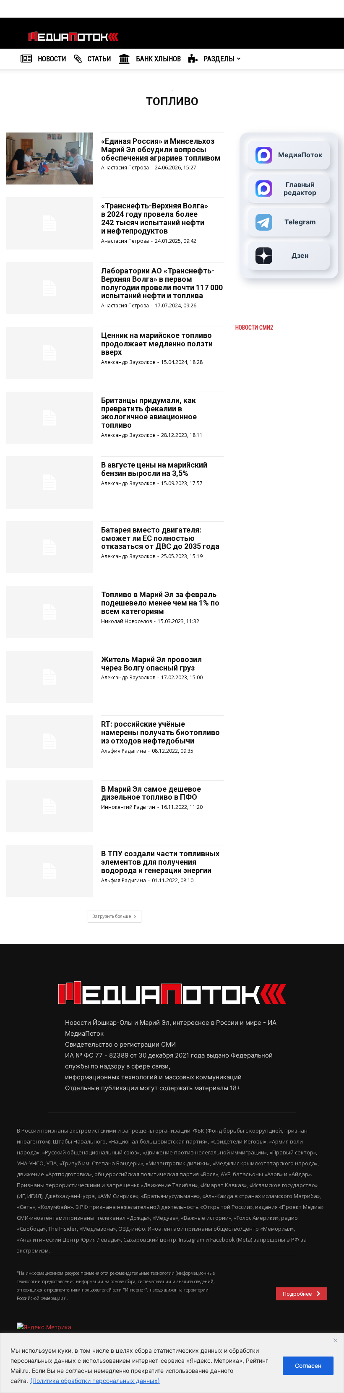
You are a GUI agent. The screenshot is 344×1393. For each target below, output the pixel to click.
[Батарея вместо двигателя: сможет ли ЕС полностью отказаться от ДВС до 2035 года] (49, 547)
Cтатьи (98, 59)
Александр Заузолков (128, 362)
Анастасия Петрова (125, 167)
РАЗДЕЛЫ (218, 59)
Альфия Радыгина (123, 750)
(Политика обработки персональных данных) (95, 1380)
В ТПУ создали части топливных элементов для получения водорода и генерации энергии (160, 862)
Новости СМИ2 (254, 327)
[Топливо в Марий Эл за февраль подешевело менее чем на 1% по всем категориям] (49, 612)
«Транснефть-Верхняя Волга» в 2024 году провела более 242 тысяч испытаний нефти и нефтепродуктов (154, 218)
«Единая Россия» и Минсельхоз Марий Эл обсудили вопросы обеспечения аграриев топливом (161, 149)
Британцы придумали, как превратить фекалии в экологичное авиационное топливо (149, 412)
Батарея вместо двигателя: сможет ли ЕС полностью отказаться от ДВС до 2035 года (160, 538)
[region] (172, 1363)
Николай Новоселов (126, 621)
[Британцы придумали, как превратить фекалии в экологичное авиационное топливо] (49, 418)
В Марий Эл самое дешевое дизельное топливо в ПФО (151, 793)
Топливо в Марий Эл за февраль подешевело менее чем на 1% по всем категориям (160, 603)
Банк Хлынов (157, 59)
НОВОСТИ (51, 59)
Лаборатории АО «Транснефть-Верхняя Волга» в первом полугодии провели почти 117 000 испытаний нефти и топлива (162, 283)
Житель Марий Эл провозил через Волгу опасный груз (151, 663)
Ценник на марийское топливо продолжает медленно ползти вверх (157, 343)
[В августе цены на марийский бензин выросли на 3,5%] (49, 482)
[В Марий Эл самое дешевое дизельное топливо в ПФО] (49, 806)
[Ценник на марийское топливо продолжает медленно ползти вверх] (49, 353)
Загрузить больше (111, 916)
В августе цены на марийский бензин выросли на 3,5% (154, 469)
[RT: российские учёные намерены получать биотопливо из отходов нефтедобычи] (49, 741)
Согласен (308, 1365)
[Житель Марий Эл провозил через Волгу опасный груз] (49, 677)
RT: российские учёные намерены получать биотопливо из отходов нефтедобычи (160, 732)
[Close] (335, 1340)
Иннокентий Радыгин (128, 807)
